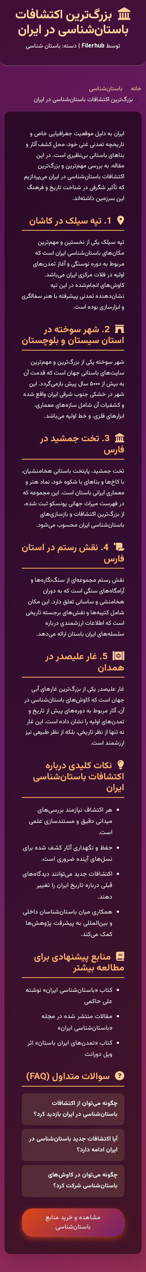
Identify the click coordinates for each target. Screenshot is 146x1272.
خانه (136, 89)
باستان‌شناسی (105, 89)
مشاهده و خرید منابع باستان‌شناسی (73, 1222)
